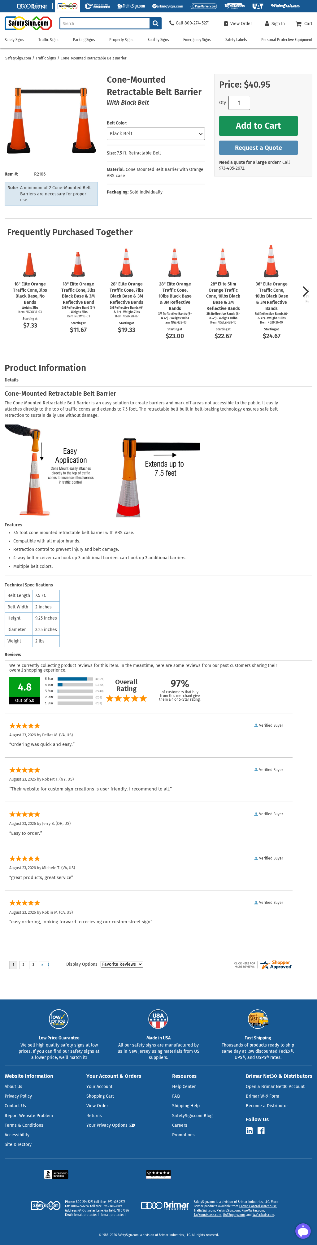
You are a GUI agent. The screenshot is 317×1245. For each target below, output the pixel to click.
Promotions (183, 1135)
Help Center (184, 1086)
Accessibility (17, 1135)
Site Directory (18, 1144)
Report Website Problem (29, 1115)
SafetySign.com (18, 58)
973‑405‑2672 (231, 168)
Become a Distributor (267, 1105)
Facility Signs (158, 39)
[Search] (156, 23)
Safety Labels (236, 39)
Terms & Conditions (24, 1125)
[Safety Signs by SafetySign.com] (26, 30)
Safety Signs (14, 39)
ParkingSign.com (228, 1210)
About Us (13, 1086)
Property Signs (121, 39)
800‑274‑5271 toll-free (91, 1202)
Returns (94, 1115)
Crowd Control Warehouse (257, 1206)
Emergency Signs (197, 39)
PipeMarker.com (252, 1210)
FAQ (176, 1096)
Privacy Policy (18, 1096)
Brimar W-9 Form (262, 1096)
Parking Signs (84, 39)
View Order (97, 1105)
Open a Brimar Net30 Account (275, 1086)
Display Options (82, 964)
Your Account (99, 1086)
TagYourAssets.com (207, 1215)
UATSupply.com (234, 1215)
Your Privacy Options (107, 1125)
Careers (179, 1125)
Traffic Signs (46, 58)
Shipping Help (186, 1105)
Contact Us (15, 1105)
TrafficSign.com (204, 1210)
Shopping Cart (100, 1096)
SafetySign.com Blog (192, 1115)
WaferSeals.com (263, 1215)
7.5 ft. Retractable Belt (139, 153)
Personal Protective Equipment (286, 39)
